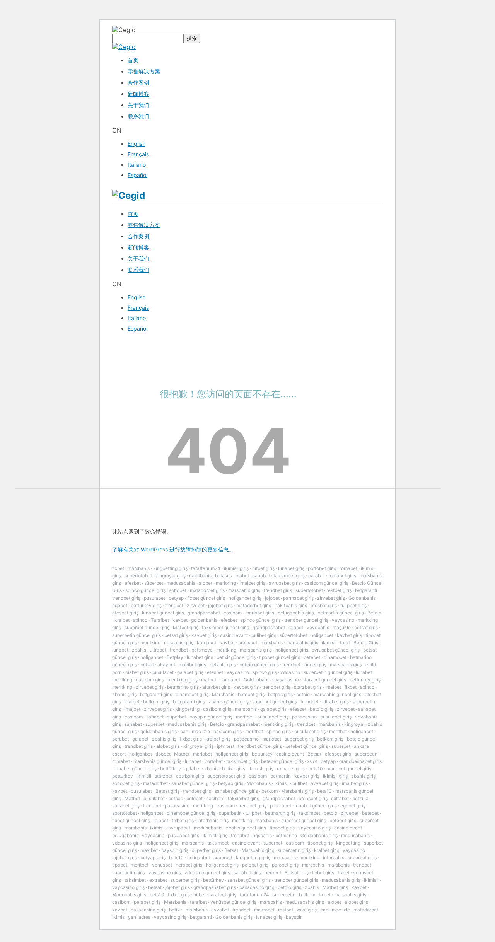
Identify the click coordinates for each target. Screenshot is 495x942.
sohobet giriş (126, 783)
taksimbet (309, 813)
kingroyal (354, 724)
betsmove (202, 650)
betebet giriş (251, 694)
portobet (214, 761)
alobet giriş (168, 746)
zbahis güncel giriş (228, 702)
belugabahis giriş (296, 613)
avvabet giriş (324, 783)
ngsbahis (262, 835)
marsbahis (139, 568)
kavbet (180, 620)
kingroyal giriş (170, 576)
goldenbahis (204, 620)
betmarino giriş (183, 687)
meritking (226, 583)
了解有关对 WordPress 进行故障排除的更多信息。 (173, 549)
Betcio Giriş (365, 642)
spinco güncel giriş (145, 590)
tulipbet (253, 813)
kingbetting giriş (170, 568)
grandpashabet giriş (360, 761)
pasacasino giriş (256, 887)
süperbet (153, 583)
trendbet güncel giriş (306, 620)
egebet (119, 605)
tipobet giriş (282, 828)
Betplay (175, 657)
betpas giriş (280, 694)
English (136, 143)
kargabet (206, 642)
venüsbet (162, 865)
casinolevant (234, 635)
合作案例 (138, 82)
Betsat (314, 754)
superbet (176, 717)
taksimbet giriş (289, 576)
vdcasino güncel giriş (207, 872)
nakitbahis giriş (291, 605)
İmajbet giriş (252, 583)
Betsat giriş (167, 791)
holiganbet (322, 635)
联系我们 (138, 116)
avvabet (220, 910)
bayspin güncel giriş (210, 717)
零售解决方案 (144, 71)
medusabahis (181, 583)
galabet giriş (190, 672)
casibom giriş (150, 680)
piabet (242, 576)
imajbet (132, 709)
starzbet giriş (308, 687)
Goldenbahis (362, 598)
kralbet (122, 620)
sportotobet (124, 813)
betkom (269, 791)
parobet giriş (285, 865)
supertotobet (138, 576)
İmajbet (333, 687)
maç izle (342, 627)
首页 (133, 60)
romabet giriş (342, 576)
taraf (345, 642)
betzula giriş (223, 664)
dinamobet (335, 657)
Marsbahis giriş (297, 791)
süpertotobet (293, 635)
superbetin (366, 754)
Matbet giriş (185, 627)
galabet (140, 739)
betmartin (280, 776)
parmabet (230, 680)
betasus (223, 576)
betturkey (262, 754)
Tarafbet (160, 620)
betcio (303, 694)
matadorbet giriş (207, 590)
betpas (175, 798)
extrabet (340, 798)
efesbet (133, 583)
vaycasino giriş (314, 828)
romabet (348, 568)
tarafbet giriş (222, 895)
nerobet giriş (189, 865)
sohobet (177, 590)
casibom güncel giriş (326, 583)
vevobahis (318, 627)
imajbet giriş (355, 783)
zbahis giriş (124, 694)
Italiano (137, 164)
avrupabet (179, 828)
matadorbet (155, 783)
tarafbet (198, 902)
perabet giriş (147, 902)
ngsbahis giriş (178, 642)
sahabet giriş (126, 806)
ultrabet (158, 650)
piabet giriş (137, 672)
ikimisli (329, 642)
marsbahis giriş (244, 590)
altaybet (166, 664)
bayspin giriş (174, 850)
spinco (140, 620)
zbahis (139, 650)
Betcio (374, 613)
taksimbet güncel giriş (225, 627)
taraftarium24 (205, 568)
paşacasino (286, 680)
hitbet (199, 895)
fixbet (118, 568)
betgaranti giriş (156, 694)
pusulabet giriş (272, 717)
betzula (360, 798)
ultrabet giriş (335, 702)
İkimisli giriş (215, 835)
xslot (312, 761)
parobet (316, 576)
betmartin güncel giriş (340, 613)
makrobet (264, 910)
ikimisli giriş (236, 568)
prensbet (247, 642)
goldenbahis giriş (158, 731)
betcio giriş (321, 709)
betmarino (286, 835)
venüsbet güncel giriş (233, 902)
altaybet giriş (216, 687)
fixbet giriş (191, 739)
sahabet (261, 576)
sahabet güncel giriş (193, 783)
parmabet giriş (298, 598)
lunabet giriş (291, 568)
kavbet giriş (204, 635)
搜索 (192, 38)
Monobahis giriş (129, 895)
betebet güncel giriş (306, 746)
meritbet (245, 717)
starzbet (163, 776)
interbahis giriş (213, 820)
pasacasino (304, 717)
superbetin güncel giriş (136, 635)
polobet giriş (255, 865)
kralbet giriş (217, 739)
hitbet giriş (263, 568)
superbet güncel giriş (147, 627)
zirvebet (196, 605)
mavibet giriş (192, 664)
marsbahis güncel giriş (337, 694)
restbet (285, 910)
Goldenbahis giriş (319, 835)
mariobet (271, 739)
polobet (194, 798)
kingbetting (187, 709)
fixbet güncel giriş (206, 598)
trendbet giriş (278, 590)
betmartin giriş (280, 813)
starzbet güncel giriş (324, 680)
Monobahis (259, 783)
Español (137, 175)
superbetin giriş (294, 850)
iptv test (225, 746)
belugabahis (125, 835)
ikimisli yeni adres (131, 917)
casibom (233, 613)
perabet (120, 739)
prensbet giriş (313, 798)
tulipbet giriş (353, 605)
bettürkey (170, 768)
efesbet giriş (324, 605)
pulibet (299, 783)
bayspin (294, 917)
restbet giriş (339, 590)
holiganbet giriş (245, 598)
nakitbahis (200, 576)
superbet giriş (299, 739)
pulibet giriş (263, 635)
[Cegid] (124, 47)
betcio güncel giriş (259, 664)
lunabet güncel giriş (163, 613)
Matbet (181, 754)
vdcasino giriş (127, 843)
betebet (312, 657)
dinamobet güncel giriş (191, 813)
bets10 (315, 768)
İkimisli (281, 783)
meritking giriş (182, 680)
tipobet (163, 754)
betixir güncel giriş (236, 657)
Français (138, 154)
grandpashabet (204, 613)
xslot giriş (307, 910)
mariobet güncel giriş (348, 768)
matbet (208, 680)
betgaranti (366, 590)
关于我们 (138, 105)
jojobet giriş (220, 605)
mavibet (149, 850)
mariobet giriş (259, 613)
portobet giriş (322, 568)
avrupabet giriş (285, 583)
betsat (147, 664)
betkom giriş (156, 702)
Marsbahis (223, 694)
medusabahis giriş (187, 724)
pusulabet (154, 598)
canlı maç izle (195, 731)
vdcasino (290, 672)
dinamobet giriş (192, 694)
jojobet (272, 598)
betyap (176, 598)
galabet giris (273, 709)
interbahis (333, 857)
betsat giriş (366, 627)
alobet (205, 583)
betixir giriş (233, 768)
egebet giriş (352, 806)
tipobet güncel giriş (279, 657)
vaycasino (343, 620)
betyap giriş (230, 783)
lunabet (120, 650)
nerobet (273, 872)
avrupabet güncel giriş (336, 650)
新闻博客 (138, 93)
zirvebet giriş (331, 598)
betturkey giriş (146, 605)
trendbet (174, 605)
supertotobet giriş (226, 776)
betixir (175, 910)
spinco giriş (265, 672)
